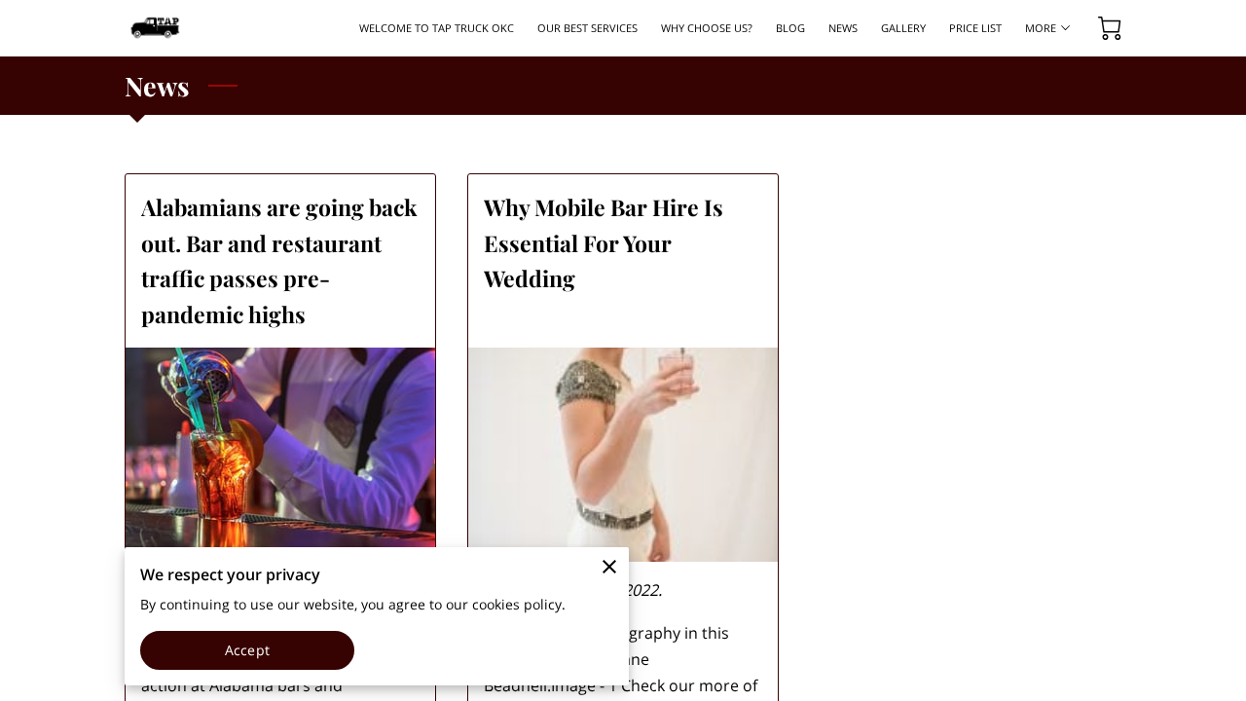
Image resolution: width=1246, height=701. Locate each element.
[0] (1109, 28)
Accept (247, 650)
